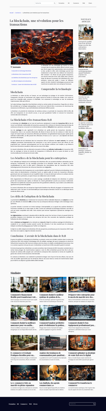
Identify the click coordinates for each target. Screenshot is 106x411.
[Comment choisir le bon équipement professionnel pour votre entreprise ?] (81, 313)
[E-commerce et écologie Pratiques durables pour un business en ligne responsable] (24, 343)
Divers (90, 3)
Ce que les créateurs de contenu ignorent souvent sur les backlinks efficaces (86, 125)
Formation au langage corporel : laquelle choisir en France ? (85, 151)
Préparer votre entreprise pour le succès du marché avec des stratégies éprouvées (81, 297)
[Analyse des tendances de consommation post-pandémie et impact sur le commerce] (53, 343)
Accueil (11, 13)
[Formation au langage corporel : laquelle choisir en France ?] (86, 139)
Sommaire (17, 67)
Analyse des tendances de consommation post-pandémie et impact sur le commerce (52, 355)
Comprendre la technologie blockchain (21, 71)
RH (68, 3)
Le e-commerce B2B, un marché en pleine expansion (22, 384)
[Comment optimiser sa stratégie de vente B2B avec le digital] (81, 343)
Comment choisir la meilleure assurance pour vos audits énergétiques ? (23, 325)
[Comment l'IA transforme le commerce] (81, 373)
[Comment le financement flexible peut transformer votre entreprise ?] (24, 284)
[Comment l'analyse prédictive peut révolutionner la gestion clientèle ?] (53, 313)
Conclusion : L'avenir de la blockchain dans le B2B (23, 84)
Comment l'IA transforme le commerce (80, 384)
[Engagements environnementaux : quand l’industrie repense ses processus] (86, 60)
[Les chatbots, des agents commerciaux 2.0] (53, 373)
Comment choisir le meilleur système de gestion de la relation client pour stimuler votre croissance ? (51, 298)
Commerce (76, 3)
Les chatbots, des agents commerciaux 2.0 (49, 384)
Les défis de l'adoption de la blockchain (21, 81)
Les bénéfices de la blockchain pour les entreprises (24, 78)
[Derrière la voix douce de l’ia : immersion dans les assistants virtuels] (86, 87)
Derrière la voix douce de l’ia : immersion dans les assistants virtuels (85, 99)
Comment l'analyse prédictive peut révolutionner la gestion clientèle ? (51, 325)
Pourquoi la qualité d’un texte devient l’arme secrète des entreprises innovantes (85, 45)
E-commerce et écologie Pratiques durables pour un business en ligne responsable (23, 355)
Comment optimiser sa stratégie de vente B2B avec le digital (81, 354)
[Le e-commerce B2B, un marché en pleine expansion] (24, 373)
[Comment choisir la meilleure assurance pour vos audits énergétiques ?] (24, 313)
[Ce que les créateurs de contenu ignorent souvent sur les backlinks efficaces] (86, 113)
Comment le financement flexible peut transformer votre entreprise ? (24, 297)
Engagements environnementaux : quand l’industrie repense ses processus (85, 72)
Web (84, 3)
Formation (61, 3)
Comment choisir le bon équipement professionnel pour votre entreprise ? (81, 325)
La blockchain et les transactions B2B (21, 74)
